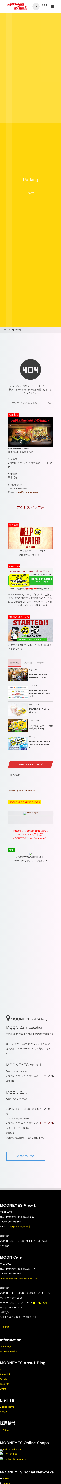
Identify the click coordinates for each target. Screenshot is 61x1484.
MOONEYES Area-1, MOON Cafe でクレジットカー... (40, 693)
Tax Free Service (8, 1351)
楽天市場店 (11, 1454)
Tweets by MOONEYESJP (21, 790)
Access (3, 1411)
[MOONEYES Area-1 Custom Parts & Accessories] (17, 6)
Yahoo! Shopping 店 (15, 1459)
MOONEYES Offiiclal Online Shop (30, 831)
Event (3, 1389)
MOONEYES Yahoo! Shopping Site (30, 838)
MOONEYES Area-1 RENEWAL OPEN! (39, 676)
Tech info (4, 1384)
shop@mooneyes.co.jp (27, 492)
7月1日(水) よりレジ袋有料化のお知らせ (41, 727)
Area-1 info (5, 1374)
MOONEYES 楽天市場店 (30, 834)
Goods (3, 1379)
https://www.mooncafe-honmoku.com (18, 1278)
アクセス (4, 1327)
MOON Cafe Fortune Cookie (39, 710)
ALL (2, 1369)
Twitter (6, 1478)
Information (5, 1346)
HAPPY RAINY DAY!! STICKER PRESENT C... (39, 744)
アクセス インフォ (30, 507)
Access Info (25, 1156)
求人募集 (4, 1429)
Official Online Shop (13, 1449)
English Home (7, 1406)
